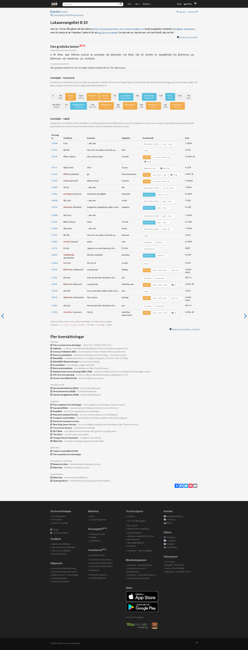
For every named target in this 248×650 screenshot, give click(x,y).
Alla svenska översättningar (64, 547)
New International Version (65, 414)
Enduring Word (60, 480)
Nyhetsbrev (171, 547)
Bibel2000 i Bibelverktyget (65, 361)
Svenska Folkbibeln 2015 (64, 351)
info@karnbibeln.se (174, 516)
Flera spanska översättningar (66, 454)
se (106, 106)
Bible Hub (57, 441)
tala (70, 97)
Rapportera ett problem (188, 37)
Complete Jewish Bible (63, 418)
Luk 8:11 (192, 11)
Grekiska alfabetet (98, 578)
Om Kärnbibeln (58, 516)
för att (93, 106)
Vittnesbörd (57, 519)
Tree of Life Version (62, 428)
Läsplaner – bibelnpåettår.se (139, 565)
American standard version (65, 421)
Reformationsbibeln (62, 368)
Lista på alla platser (98, 519)
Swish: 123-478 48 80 (174, 568)
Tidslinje (93, 537)
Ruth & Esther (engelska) (138, 528)
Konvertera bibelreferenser (64, 568)
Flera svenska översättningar (66, 345)
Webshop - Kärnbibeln (178, 571)
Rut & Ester (132, 525)
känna (105, 97)
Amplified (57, 411)
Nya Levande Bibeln (62, 355)
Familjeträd (95, 540)
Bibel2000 (57, 358)
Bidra (189, 4)
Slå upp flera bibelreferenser (64, 571)
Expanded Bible (60, 408)
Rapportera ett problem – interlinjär (186, 329)
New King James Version (64, 424)
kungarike (149, 97)
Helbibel (131, 516)
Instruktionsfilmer (60, 533)
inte (118, 106)
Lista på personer (97, 534)
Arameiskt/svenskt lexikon (101, 563)
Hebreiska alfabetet (98, 574)
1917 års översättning (63, 374)
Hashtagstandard (59, 578)
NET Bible (57, 431)
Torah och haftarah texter (138, 578)
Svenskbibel (58, 365)
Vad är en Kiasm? (59, 553)
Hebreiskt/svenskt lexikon (101, 566)
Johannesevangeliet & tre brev (140, 536)
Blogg (55, 529)
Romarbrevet (133, 539)
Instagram (170, 537)
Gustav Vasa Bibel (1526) (64, 378)
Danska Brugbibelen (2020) (65, 394)
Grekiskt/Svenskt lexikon (101, 559)
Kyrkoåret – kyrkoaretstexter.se (141, 575)
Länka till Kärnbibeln (60, 581)
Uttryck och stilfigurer (61, 550)
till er (81, 97)
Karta (92, 516)
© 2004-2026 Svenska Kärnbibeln (65, 643)
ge (93, 97)
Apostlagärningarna (135, 542)
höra (153, 106)
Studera (146, 4)
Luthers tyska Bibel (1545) (65, 451)
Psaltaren (131, 546)
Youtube (170, 544)
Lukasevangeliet (134, 532)
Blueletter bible (60, 464)
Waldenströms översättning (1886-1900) (72, 371)
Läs (136, 4)
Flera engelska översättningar (67, 404)
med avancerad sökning (88, 361)
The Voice (57, 434)
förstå (177, 106)
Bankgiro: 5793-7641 (174, 565)
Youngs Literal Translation (65, 437)
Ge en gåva (170, 561)
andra (57, 106)
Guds (170, 97)
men (61, 97)
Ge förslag (170, 519)
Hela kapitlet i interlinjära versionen (68, 15)
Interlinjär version (97, 555)
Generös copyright (60, 523)
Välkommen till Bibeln (61, 544)
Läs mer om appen (135, 617)
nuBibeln (56, 348)
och (141, 106)
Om (129, 4)
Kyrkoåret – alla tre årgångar (139, 550)
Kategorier (94, 570)
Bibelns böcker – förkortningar (65, 575)
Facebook (171, 540)
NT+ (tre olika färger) (136, 521)
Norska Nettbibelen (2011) (65, 388)
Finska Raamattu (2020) (63, 391)
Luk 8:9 (182, 11)
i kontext (60, 11)
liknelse (78, 106)
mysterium (126, 97)
